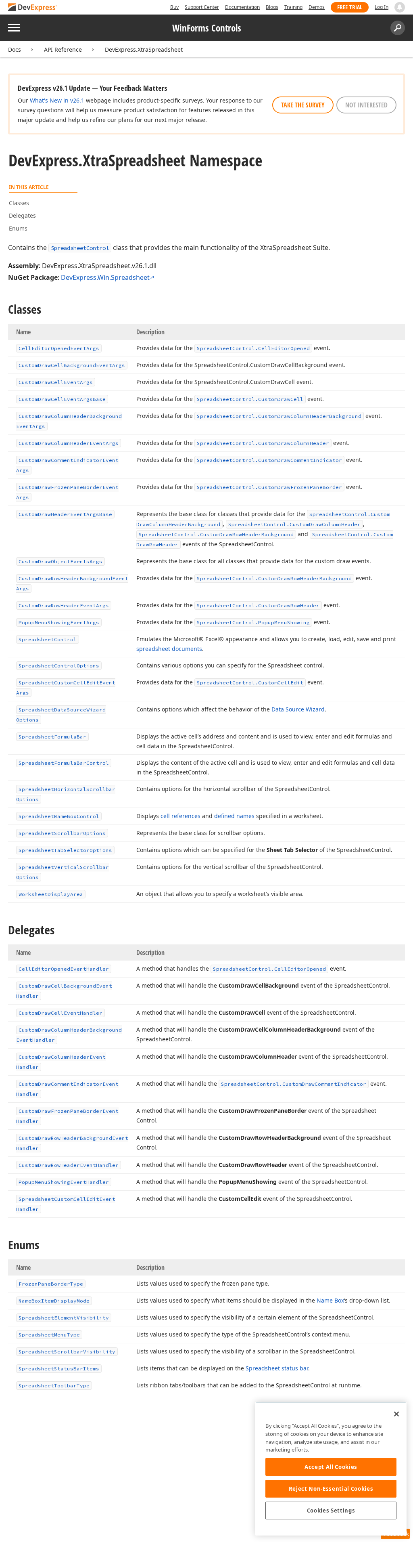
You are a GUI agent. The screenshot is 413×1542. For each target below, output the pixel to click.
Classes (19, 203)
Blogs (272, 7)
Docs (14, 49)
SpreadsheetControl (80, 248)
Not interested (366, 105)
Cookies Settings (331, 1510)
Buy (174, 7)
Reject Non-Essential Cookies (331, 1488)
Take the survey (303, 105)
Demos (317, 7)
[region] (331, 1469)
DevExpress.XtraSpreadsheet (144, 49)
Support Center (202, 7)
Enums (18, 228)
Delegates (22, 215)
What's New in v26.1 (57, 100)
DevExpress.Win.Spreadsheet (105, 277)
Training (293, 7)
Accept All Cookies (331, 1467)
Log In (381, 7)
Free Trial (349, 7)
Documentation (242, 7)
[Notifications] (399, 7)
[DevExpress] (32, 8)
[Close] (396, 1414)
